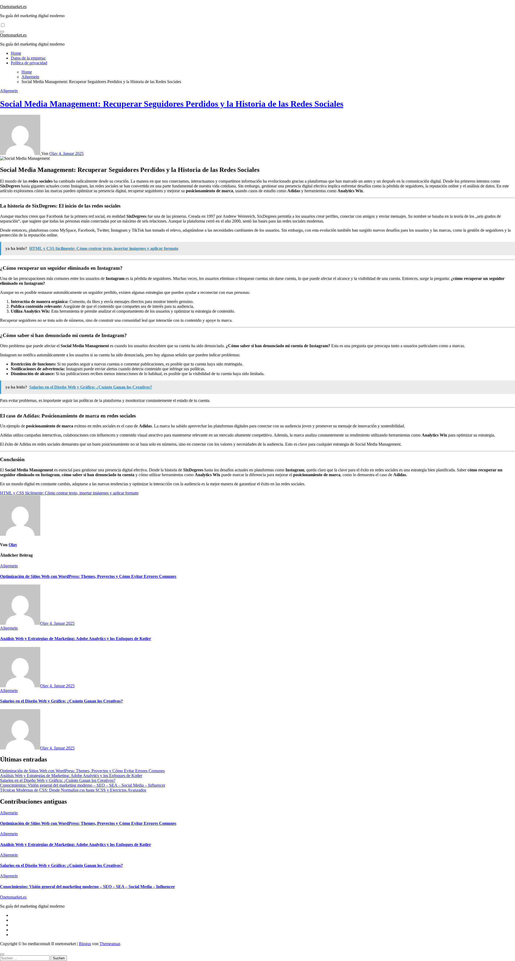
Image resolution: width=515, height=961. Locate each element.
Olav (54, 153)
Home (16, 53)
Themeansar (110, 943)
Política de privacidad (29, 63)
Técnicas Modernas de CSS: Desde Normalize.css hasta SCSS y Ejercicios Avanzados (73, 790)
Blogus (85, 943)
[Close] (2, 954)
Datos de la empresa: (28, 58)
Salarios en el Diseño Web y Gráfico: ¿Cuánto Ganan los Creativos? (61, 701)
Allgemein (9, 90)
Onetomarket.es (13, 6)
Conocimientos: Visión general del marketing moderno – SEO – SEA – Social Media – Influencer (82, 785)
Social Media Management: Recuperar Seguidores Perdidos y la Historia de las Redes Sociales (171, 104)
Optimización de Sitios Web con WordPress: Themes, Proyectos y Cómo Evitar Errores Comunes (88, 576)
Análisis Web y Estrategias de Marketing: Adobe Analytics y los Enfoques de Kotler (75, 638)
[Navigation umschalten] (2, 31)
